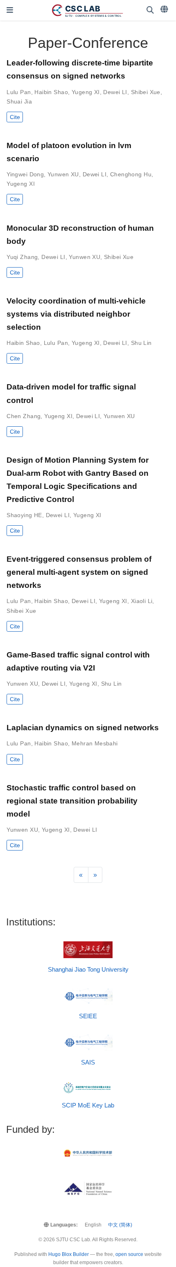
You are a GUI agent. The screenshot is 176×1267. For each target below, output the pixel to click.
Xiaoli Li (142, 601)
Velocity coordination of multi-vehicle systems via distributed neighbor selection (76, 313)
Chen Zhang (24, 416)
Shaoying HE (24, 515)
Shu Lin (141, 343)
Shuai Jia (19, 101)
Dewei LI (115, 92)
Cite (15, 117)
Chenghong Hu (130, 174)
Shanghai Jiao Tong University (88, 969)
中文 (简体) (120, 1225)
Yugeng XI (86, 92)
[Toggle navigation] (10, 10)
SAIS (88, 1062)
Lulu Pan (19, 92)
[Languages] (164, 9)
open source (129, 1254)
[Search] (150, 10)
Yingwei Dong (25, 174)
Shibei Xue (145, 92)
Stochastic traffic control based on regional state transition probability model (72, 800)
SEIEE (88, 1016)
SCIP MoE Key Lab (88, 1105)
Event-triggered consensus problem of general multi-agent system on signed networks (79, 572)
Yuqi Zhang (22, 257)
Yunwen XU (63, 174)
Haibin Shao (51, 92)
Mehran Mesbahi (95, 743)
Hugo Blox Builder (68, 1254)
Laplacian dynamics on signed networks (83, 727)
